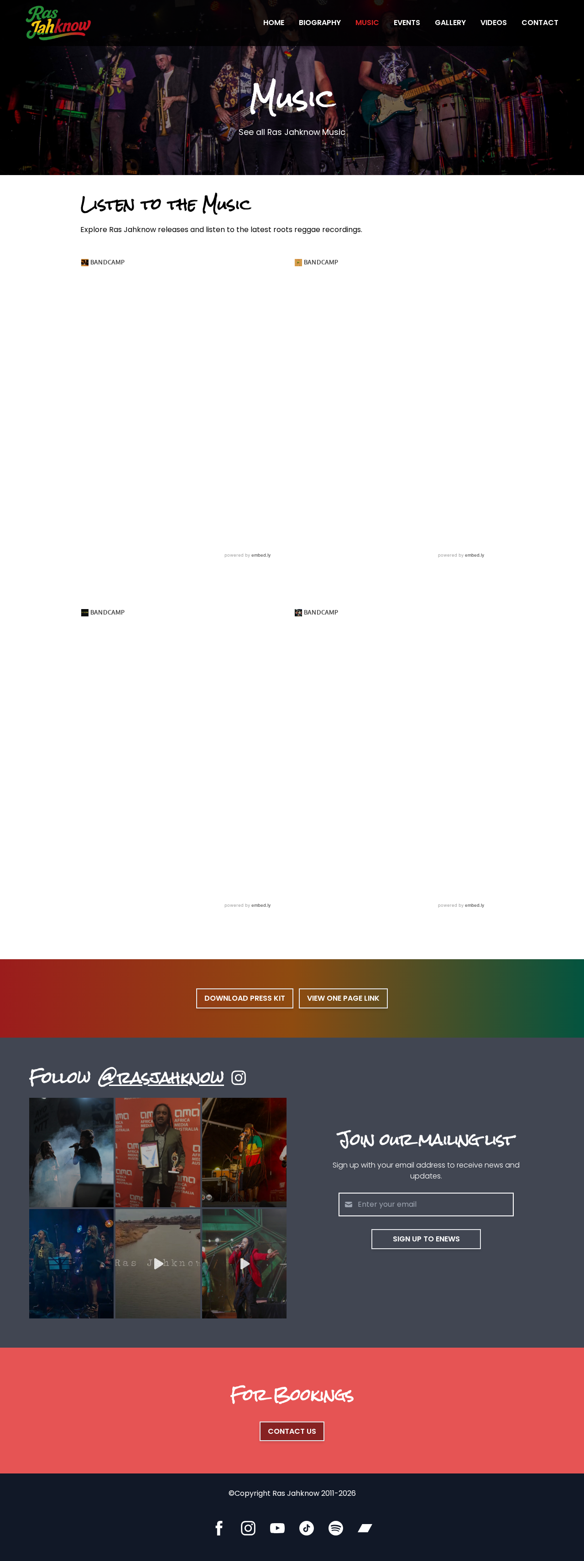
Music (367, 22)
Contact (539, 22)
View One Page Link (343, 998)
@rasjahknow (161, 1078)
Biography (320, 22)
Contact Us (292, 1431)
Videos (493, 22)
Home (273, 22)
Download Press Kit (244, 998)
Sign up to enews (426, 1239)
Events (407, 22)
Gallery (450, 22)
